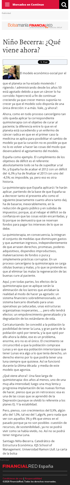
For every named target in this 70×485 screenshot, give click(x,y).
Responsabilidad (33, 478)
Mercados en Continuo (28, 4)
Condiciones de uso (13, 478)
